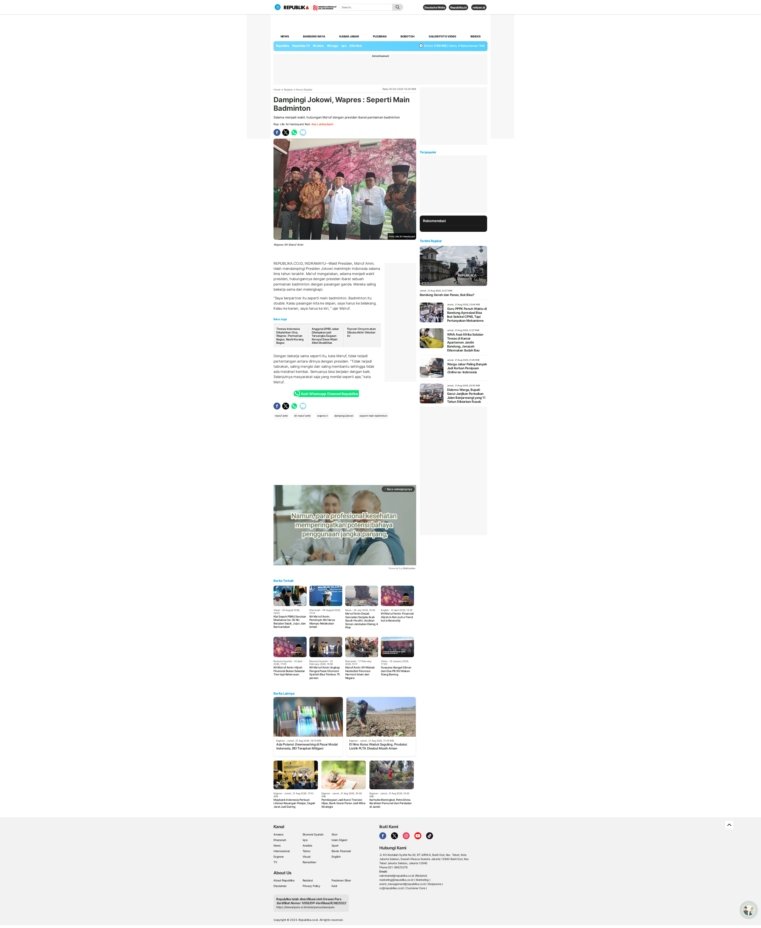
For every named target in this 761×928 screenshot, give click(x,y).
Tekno (306, 851)
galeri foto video (442, 36)
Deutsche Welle (434, 7)
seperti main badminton (373, 415)
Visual (306, 856)
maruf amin (281, 415)
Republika (282, 45)
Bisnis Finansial (341, 851)
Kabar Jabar (349, 36)
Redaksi (308, 880)
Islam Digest (339, 840)
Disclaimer (280, 886)
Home (277, 89)
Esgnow (278, 856)
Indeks (475, 36)
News (277, 845)
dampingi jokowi (343, 415)
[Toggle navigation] (277, 7)
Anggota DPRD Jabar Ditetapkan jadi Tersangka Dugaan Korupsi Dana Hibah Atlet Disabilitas (325, 335)
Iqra (305, 840)
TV (275, 862)
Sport (335, 845)
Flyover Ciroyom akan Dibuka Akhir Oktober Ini (361, 332)
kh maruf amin (302, 415)
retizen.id (479, 7)
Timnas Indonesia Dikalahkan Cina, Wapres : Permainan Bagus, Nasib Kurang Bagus (290, 335)
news (285, 36)
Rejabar (288, 89)
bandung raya (314, 36)
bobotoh (408, 36)
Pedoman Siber (341, 880)
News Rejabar (304, 89)
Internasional (281, 851)
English (336, 856)
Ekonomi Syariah (313, 834)
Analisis (307, 845)
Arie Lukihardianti (322, 124)
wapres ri (322, 415)
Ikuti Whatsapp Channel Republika (329, 394)
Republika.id (458, 7)
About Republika (283, 880)
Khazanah (279, 840)
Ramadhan (309, 862)
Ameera (278, 834)
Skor (334, 834)
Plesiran (379, 36)
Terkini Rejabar (431, 241)
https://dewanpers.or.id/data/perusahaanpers (305, 907)
